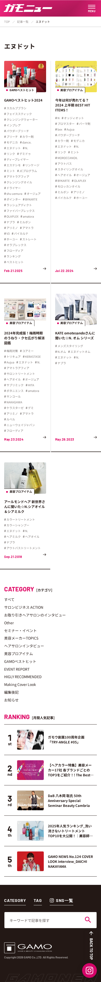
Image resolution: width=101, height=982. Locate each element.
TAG (38, 900)
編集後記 (11, 692)
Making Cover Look (20, 684)
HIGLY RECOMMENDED (23, 676)
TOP (7, 21)
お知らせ (11, 700)
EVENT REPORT (17, 669)
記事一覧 (22, 21)
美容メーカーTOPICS (21, 638)
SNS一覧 (64, 900)
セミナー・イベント (20, 630)
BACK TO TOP (91, 949)
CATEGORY (15, 900)
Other (9, 622)
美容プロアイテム (18, 653)
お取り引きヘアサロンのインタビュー (35, 615)
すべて (9, 599)
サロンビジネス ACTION (23, 607)
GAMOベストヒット (20, 661)
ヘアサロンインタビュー (24, 645)
